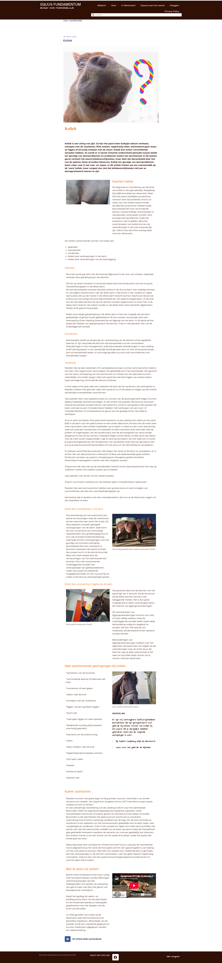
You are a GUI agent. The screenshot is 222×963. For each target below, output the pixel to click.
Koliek (67, 40)
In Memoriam (128, 5)
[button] (111, 939)
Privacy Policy (172, 11)
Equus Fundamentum (60, 4)
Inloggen (174, 5)
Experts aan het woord (153, 5)
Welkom (101, 5)
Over (113, 5)
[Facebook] (115, 957)
